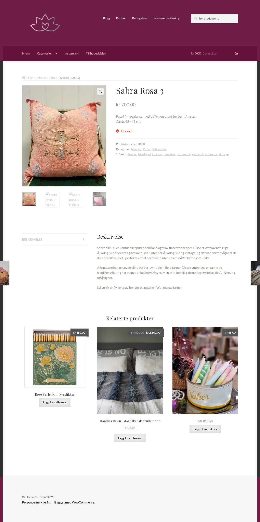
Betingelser (139, 18)
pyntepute (184, 154)
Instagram (71, 53)
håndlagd (144, 154)
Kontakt (121, 18)
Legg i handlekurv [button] (54, 402)
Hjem (26, 53)
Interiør (41, 77)
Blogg (106, 18)
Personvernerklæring (166, 18)
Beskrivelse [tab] (32, 239)
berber (132, 154)
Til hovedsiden (96, 53)
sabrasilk (198, 154)
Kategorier (44, 53)
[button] (100, 91)
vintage (224, 154)
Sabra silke (159, 149)
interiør (157, 154)
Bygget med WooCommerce (74, 502)
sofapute (211, 154)
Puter (53, 77)
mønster (169, 154)
